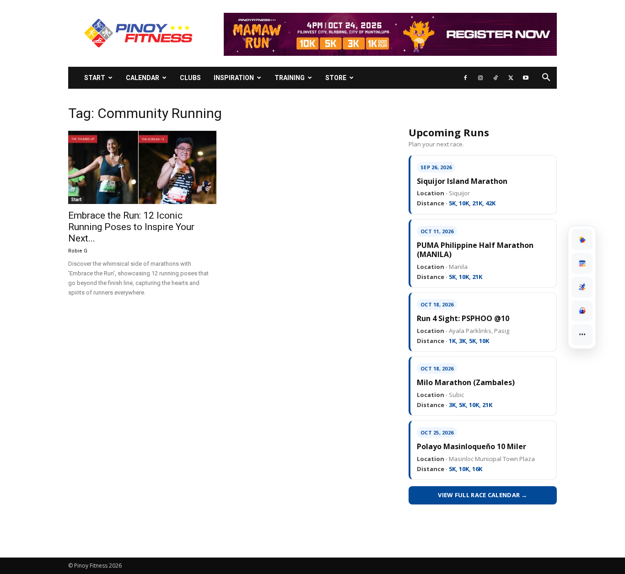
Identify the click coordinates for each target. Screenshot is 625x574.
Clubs (190, 77)
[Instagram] (480, 78)
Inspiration (234, 77)
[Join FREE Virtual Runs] (582, 287)
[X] (510, 78)
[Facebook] (465, 78)
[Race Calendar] (582, 263)
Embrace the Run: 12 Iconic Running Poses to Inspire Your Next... (131, 227)
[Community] (582, 311)
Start (94, 77)
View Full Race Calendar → (483, 495)
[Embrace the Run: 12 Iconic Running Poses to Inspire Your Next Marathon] (142, 167)
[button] (546, 78)
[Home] (582, 239)
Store (335, 77)
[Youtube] (526, 78)
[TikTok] (495, 78)
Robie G (77, 251)
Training (290, 77)
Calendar (142, 77)
